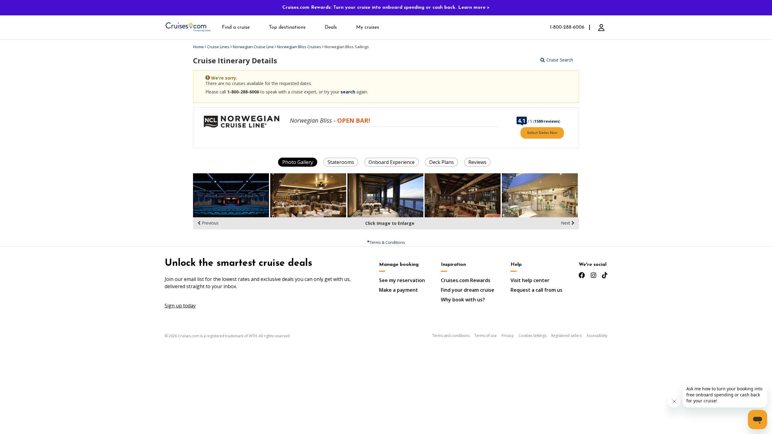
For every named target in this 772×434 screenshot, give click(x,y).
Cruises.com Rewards (465, 280)
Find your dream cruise (467, 290)
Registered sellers (566, 335)
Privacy (507, 335)
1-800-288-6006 (567, 27)
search (347, 92)
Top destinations (287, 27)
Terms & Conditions (387, 242)
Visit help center (530, 280)
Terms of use (485, 335)
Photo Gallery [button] (297, 162)
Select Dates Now (542, 133)
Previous (210, 223)
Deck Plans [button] (441, 162)
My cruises (367, 27)
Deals (331, 27)
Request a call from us (536, 290)
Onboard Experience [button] (392, 162)
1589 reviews (546, 121)
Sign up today (180, 305)
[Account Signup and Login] (601, 27)
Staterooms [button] (340, 162)
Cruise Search (559, 60)
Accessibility (597, 335)
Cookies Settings (532, 335)
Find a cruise (236, 27)
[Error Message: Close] (573, 76)
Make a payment (398, 290)
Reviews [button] (477, 162)
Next (566, 223)
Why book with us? (463, 299)
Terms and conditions (451, 335)
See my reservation (402, 280)
